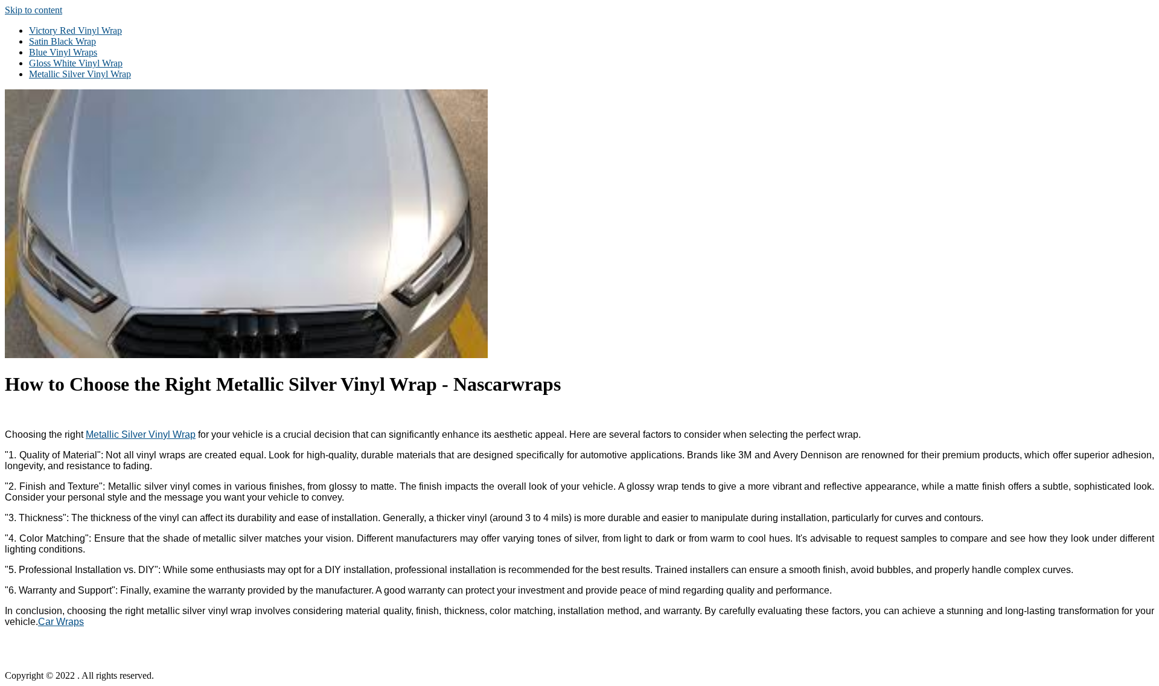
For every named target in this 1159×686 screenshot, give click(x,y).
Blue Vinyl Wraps (63, 52)
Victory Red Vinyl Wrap (75, 30)
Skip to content (33, 10)
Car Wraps (61, 622)
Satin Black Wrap (62, 41)
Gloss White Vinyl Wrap (76, 63)
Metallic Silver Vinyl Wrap (80, 74)
